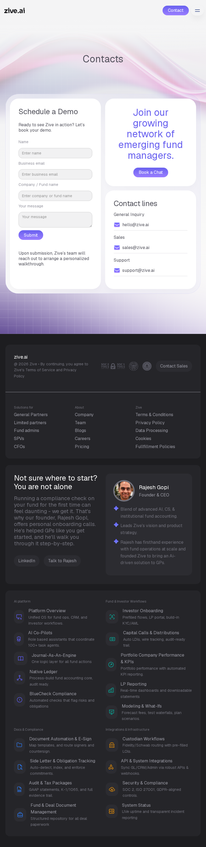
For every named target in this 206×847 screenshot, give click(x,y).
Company (84, 414)
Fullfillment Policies (155, 446)
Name (23, 141)
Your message (31, 206)
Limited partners (30, 423)
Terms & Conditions (154, 414)
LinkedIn (26, 561)
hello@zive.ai (135, 225)
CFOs (19, 446)
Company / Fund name (38, 184)
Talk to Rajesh (62, 561)
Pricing (82, 446)
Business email (32, 163)
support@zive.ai (138, 270)
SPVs (19, 438)
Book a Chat (151, 172)
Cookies (143, 438)
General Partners (31, 414)
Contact (175, 10)
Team (80, 423)
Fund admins (26, 430)
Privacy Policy (150, 423)
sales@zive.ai (135, 247)
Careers (82, 438)
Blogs (80, 430)
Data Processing (151, 430)
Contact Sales (174, 366)
